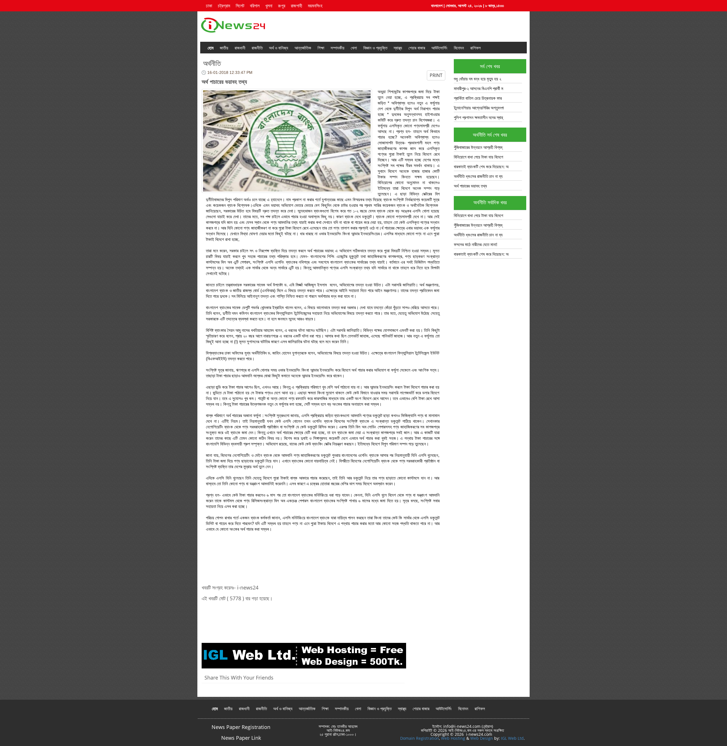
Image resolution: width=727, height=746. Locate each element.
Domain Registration (419, 738)
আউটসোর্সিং (439, 48)
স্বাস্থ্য (398, 48)
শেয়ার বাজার (416, 48)
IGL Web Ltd (512, 738)
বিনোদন (459, 48)
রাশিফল (475, 48)
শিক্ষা (320, 48)
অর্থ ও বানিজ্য (278, 48)
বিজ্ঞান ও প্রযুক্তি (375, 48)
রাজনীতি (257, 48)
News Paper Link (241, 737)
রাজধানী (240, 48)
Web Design (481, 738)
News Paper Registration (241, 727)
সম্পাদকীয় (337, 48)
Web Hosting (453, 738)
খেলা (354, 48)
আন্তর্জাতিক (302, 48)
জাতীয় (224, 48)
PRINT (436, 75)
